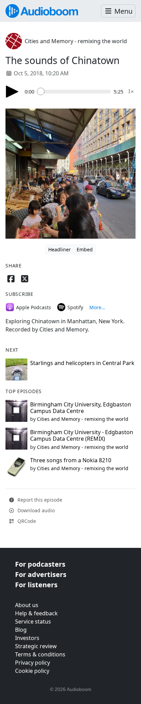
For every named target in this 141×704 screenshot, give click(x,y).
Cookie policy (32, 671)
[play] (12, 92)
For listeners (36, 584)
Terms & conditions (40, 654)
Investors (27, 638)
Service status (33, 621)
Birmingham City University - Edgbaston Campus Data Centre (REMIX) (81, 435)
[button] (118, 11)
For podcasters (40, 564)
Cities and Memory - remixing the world (76, 41)
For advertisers (40, 574)
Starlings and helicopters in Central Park (82, 363)
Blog (21, 629)
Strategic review (36, 646)
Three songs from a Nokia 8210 (70, 460)
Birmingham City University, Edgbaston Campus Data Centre (80, 408)
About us (26, 605)
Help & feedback (36, 613)
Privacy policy (32, 662)
